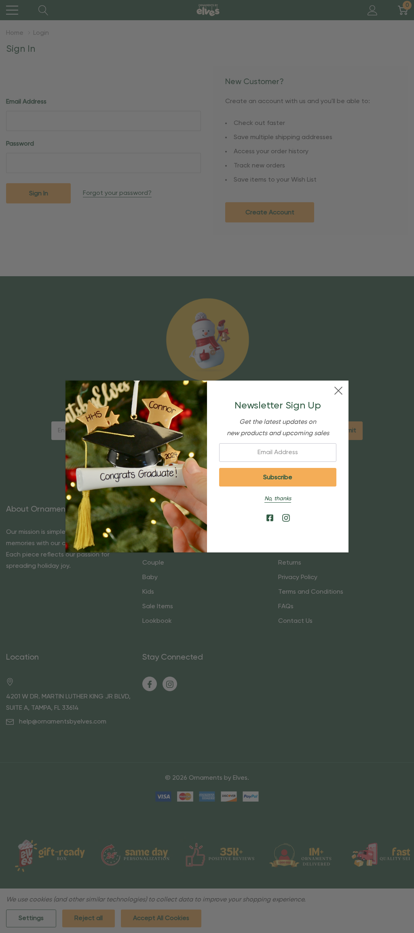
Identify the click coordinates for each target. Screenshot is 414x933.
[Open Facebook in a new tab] (270, 518)
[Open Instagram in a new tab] (286, 518)
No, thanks (277, 498)
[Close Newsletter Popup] (338, 391)
